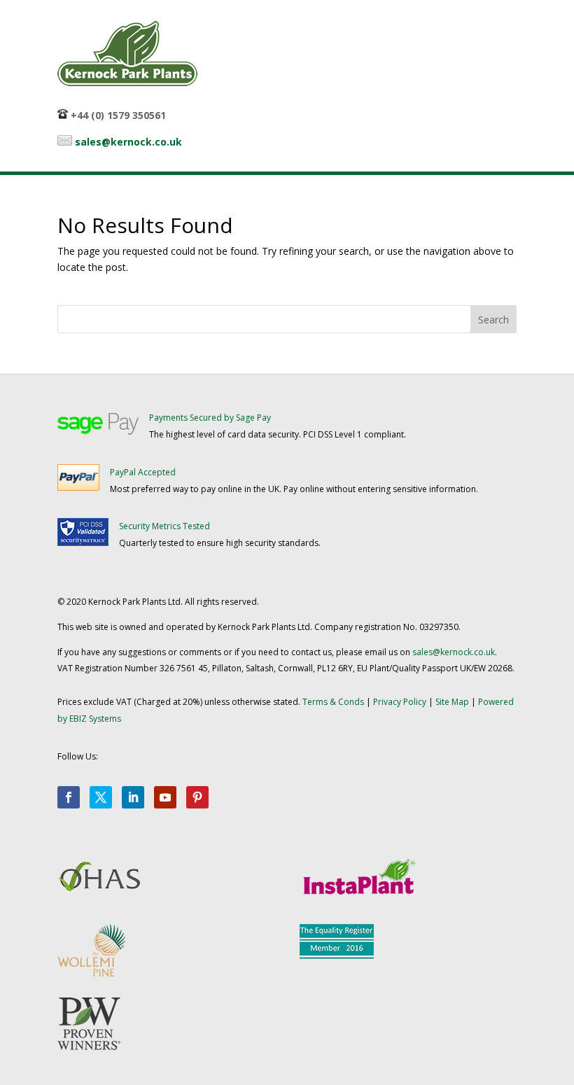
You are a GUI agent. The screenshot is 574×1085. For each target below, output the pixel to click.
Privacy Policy (399, 702)
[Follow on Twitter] (101, 797)
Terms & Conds (333, 702)
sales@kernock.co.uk (128, 141)
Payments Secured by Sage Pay (210, 418)
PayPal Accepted (143, 472)
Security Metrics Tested (164, 526)
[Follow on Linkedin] (133, 797)
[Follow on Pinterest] (197, 797)
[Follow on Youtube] (165, 797)
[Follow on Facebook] (68, 797)
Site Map (452, 702)
